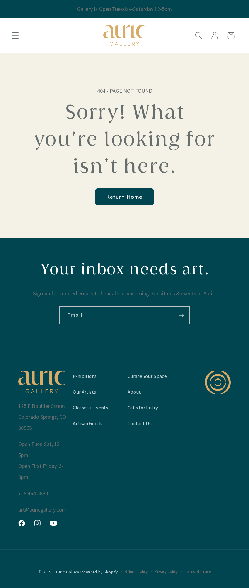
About (134, 391)
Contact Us (140, 423)
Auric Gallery (67, 572)
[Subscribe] (181, 315)
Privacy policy (166, 571)
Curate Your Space (147, 376)
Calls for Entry (143, 407)
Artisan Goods (87, 423)
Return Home (124, 196)
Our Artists (84, 391)
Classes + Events (90, 407)
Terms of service (198, 571)
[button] (15, 36)
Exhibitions (85, 376)
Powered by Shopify (99, 572)
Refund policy (136, 571)
